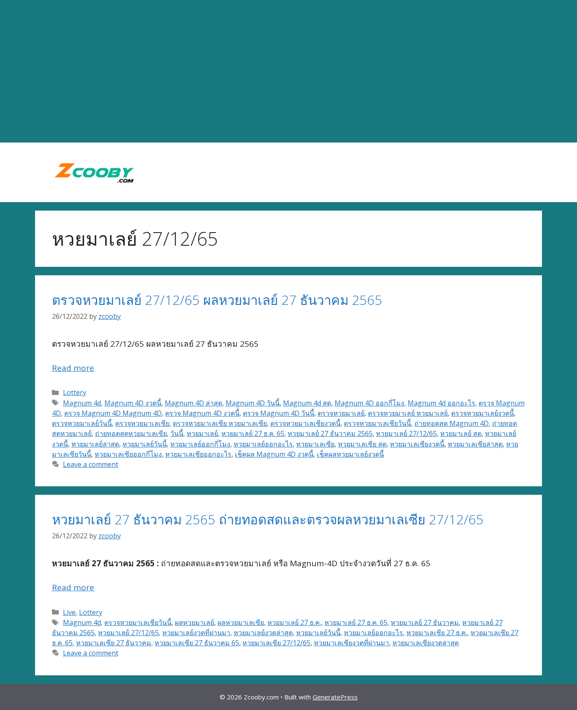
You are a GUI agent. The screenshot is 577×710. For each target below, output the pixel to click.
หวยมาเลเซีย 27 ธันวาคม (113, 642)
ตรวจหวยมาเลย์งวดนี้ (482, 413)
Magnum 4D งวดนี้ (132, 403)
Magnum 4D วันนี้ (253, 403)
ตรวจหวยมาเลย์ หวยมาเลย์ (408, 413)
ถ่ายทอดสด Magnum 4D (451, 423)
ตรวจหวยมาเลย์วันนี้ (82, 423)
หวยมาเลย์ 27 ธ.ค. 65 (252, 433)
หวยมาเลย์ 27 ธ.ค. (294, 622)
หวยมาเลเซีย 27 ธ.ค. (436, 632)
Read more (73, 367)
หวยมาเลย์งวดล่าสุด (263, 632)
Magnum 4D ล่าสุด (193, 403)
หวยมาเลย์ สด (461, 433)
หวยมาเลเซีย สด (362, 444)
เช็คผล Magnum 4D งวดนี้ (274, 454)
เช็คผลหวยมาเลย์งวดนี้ (350, 454)
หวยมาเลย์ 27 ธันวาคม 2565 (330, 433)
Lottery (74, 392)
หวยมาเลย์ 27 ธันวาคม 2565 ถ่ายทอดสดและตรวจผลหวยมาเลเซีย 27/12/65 (268, 519)
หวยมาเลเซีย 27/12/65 (276, 642)
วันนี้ (176, 433)
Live (69, 612)
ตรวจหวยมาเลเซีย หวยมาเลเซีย (220, 423)
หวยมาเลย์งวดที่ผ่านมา (196, 632)
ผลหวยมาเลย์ (194, 622)
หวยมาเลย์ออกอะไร (263, 444)
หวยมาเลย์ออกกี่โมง (200, 444)
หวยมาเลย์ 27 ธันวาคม (425, 622)
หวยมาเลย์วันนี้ (144, 444)
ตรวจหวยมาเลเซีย (142, 423)
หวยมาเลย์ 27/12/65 (406, 433)
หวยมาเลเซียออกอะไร (198, 454)
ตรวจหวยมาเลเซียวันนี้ (377, 423)
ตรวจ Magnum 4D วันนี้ (278, 413)
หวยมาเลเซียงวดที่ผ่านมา (351, 642)
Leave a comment (90, 464)
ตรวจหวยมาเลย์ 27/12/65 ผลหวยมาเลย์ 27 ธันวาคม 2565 (217, 300)
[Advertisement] (288, 71)
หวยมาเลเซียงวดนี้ (417, 444)
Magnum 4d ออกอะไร (441, 403)
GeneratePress (335, 697)
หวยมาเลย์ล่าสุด (95, 444)
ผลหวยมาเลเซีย (241, 622)
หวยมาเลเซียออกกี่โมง (128, 454)
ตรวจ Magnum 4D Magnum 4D (113, 413)
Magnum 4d (82, 403)
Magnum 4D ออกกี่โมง (369, 403)
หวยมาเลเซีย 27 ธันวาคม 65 (197, 642)
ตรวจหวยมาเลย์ (341, 413)
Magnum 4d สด (307, 403)
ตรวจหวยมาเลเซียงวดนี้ (305, 423)
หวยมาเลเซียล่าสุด (475, 444)
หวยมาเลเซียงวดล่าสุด (425, 642)
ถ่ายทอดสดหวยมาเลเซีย (131, 433)
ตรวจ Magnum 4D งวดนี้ (202, 413)
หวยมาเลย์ (202, 433)
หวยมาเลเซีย (315, 444)
